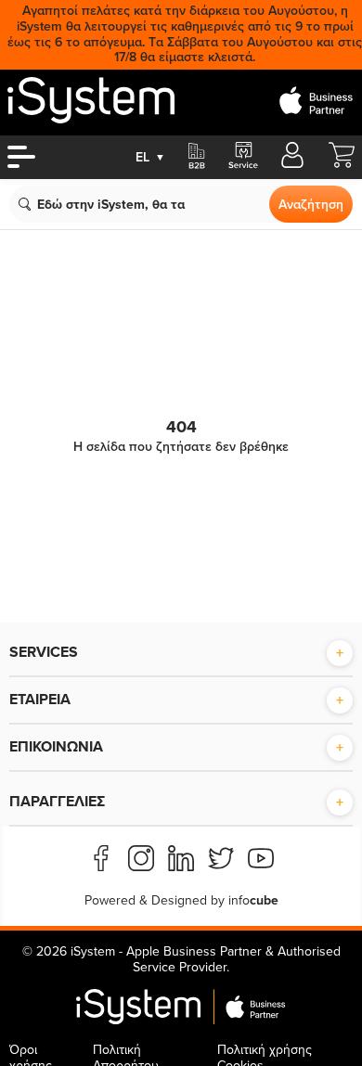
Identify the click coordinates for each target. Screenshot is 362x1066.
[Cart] (342, 164)
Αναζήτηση (310, 204)
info (253, 900)
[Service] (242, 157)
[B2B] (196, 157)
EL (150, 157)
